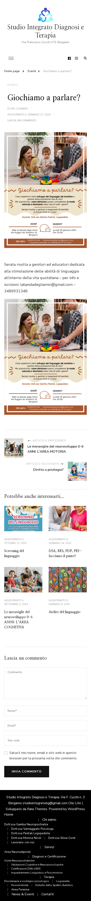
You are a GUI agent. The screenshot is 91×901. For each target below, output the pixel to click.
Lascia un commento (21, 121)
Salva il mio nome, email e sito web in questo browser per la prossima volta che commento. (43, 755)
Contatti (47, 894)
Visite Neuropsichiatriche (19, 860)
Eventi (12, 84)
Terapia (49, 877)
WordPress (76, 809)
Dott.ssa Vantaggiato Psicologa (32, 829)
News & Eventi (23, 894)
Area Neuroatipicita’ (17, 852)
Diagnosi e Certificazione (49, 856)
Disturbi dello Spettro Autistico (54, 885)
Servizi (49, 847)
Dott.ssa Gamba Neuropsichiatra (26, 824)
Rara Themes (37, 809)
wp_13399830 (19, 108)
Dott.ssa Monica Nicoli (26, 838)
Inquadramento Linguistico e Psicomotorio (37, 872)
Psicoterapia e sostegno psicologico (26, 881)
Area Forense (20, 889)
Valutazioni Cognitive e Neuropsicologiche (37, 864)
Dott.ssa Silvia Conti (61, 838)
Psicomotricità (19, 885)
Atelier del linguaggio (64, 612)
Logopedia (63, 881)
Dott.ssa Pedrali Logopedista (30, 833)
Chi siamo (49, 819)
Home (8, 814)
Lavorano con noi (22, 842)
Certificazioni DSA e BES (25, 868)
